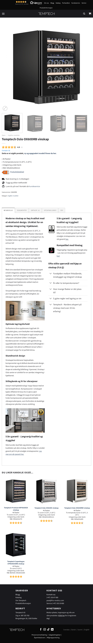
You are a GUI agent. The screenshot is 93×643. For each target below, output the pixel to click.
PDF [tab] (61, 210)
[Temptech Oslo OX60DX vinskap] (46, 491)
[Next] (86, 67)
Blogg (52, 3)
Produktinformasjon (46, 8)
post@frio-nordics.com (55, 600)
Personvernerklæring (39, 635)
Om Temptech (21, 600)
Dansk (73, 629)
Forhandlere (66, 3)
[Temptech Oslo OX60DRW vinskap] (77, 491)
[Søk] (84, 13)
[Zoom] (5, 108)
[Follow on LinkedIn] (52, 629)
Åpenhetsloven (39, 637)
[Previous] (6, 67)
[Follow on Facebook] (40, 629)
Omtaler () (6, 150)
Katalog (58, 3)
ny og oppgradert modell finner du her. (40, 153)
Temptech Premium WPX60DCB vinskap (16, 509)
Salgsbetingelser (55, 635)
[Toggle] (50, 273)
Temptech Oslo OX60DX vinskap (46, 508)
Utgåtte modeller (14, 135)
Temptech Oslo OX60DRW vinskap (77, 508)
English (86, 629)
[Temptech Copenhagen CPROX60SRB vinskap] (16, 545)
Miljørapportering (53, 637)
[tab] (35, 210)
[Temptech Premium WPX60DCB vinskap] (16, 491)
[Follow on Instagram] (44, 629)
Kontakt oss (50, 594)
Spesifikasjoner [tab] (50, 210)
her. (67, 239)
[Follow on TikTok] (48, 629)
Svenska (66, 629)
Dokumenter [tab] (22, 210)
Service (84, 3)
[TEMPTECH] (46, 13)
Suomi (80, 629)
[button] (24, 2)
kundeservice (34, 186)
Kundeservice (75, 3)
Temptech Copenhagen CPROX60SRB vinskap (15, 562)
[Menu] (3, 14)
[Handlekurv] (90, 13)
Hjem (3, 135)
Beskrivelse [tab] (8, 210)
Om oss (46, 3)
